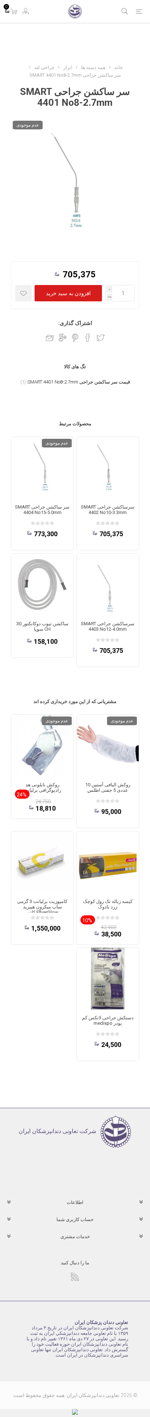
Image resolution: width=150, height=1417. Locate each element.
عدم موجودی (27, 125)
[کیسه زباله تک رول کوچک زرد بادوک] (108, 862)
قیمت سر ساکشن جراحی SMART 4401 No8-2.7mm (78, 382)
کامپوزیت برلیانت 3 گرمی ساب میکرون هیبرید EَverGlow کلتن (42, 907)
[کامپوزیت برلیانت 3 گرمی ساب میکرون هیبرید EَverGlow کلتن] (42, 862)
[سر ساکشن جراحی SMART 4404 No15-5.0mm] (42, 468)
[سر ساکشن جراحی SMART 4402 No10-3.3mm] (108, 468)
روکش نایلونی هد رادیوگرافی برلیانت (42, 787)
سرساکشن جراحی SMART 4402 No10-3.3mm (107, 509)
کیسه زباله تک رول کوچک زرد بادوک (108, 904)
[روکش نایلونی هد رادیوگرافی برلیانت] (42, 745)
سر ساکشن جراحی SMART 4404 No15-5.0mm (42, 509)
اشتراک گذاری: (75, 323)
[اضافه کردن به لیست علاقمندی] (23, 293)
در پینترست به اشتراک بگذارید (75, 338)
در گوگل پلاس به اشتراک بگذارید (63, 338)
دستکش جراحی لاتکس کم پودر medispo (108, 1020)
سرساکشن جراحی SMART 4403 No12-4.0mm (107, 626)
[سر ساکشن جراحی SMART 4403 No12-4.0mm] (108, 584)
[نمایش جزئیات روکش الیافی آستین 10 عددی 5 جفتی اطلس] (108, 745)
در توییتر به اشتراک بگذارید (100, 338)
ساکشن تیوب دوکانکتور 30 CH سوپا (42, 626)
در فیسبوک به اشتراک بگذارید (88, 338)
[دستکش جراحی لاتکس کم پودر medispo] (108, 978)
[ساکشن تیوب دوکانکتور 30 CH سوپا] (42, 584)
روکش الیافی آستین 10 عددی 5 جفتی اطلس (107, 787)
